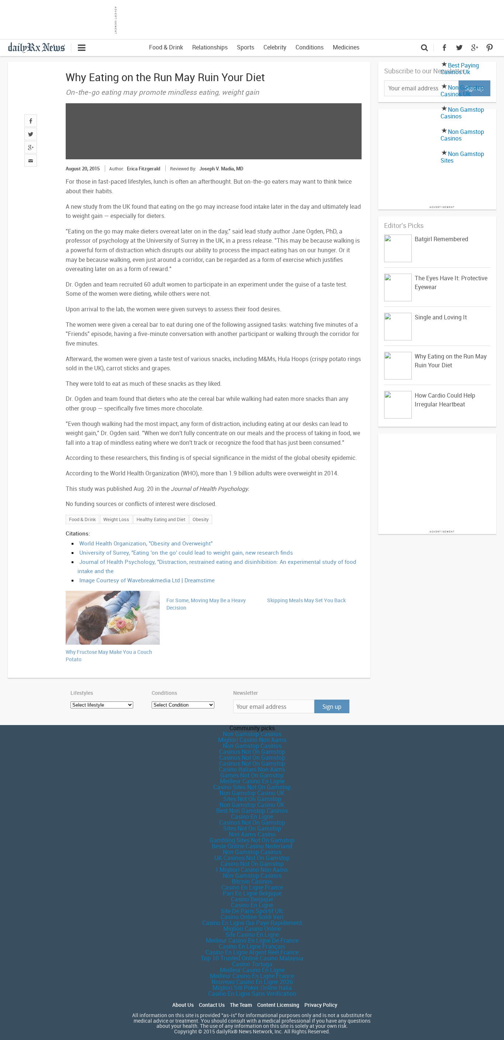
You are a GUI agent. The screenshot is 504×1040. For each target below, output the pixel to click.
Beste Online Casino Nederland (252, 846)
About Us (183, 1005)
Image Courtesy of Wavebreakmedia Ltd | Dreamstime (147, 580)
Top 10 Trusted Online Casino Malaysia (252, 958)
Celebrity (274, 47)
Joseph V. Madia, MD (221, 168)
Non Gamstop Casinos (462, 112)
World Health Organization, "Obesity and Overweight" (146, 543)
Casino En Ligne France (252, 887)
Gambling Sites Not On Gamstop (252, 840)
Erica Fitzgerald (143, 168)
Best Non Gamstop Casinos (252, 811)
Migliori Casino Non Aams (252, 740)
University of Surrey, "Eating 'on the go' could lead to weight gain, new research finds (186, 552)
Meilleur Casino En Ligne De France (252, 940)
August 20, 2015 (83, 168)
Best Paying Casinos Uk (460, 68)
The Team (241, 1005)
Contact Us (212, 1005)
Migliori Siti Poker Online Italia (252, 988)
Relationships (210, 47)
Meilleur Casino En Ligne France (252, 976)
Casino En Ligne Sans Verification (252, 993)
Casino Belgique (252, 899)
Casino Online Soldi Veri (252, 917)
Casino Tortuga (252, 964)
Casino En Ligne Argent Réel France (252, 952)
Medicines (346, 47)
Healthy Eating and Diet (161, 519)
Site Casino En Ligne (252, 934)
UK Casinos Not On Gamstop (252, 858)
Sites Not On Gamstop (252, 799)
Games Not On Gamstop (252, 775)
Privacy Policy (320, 1005)
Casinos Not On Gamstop (252, 752)
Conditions (310, 47)
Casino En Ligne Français (252, 946)
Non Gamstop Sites (462, 157)
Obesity (201, 519)
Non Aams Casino (252, 834)
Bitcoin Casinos (252, 881)
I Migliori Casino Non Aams (252, 870)
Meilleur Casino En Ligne (252, 781)
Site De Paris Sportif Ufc (252, 911)
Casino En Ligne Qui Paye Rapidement (252, 923)
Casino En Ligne (252, 816)
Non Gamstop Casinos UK (462, 90)
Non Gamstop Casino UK (252, 793)
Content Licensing (278, 1005)
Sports (245, 47)
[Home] (39, 46)
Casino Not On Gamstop (252, 864)
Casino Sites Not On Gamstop (252, 787)
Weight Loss (116, 519)
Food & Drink (166, 47)
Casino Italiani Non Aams (252, 769)
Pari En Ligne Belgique (252, 893)
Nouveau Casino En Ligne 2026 (252, 982)
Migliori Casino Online (252, 929)
